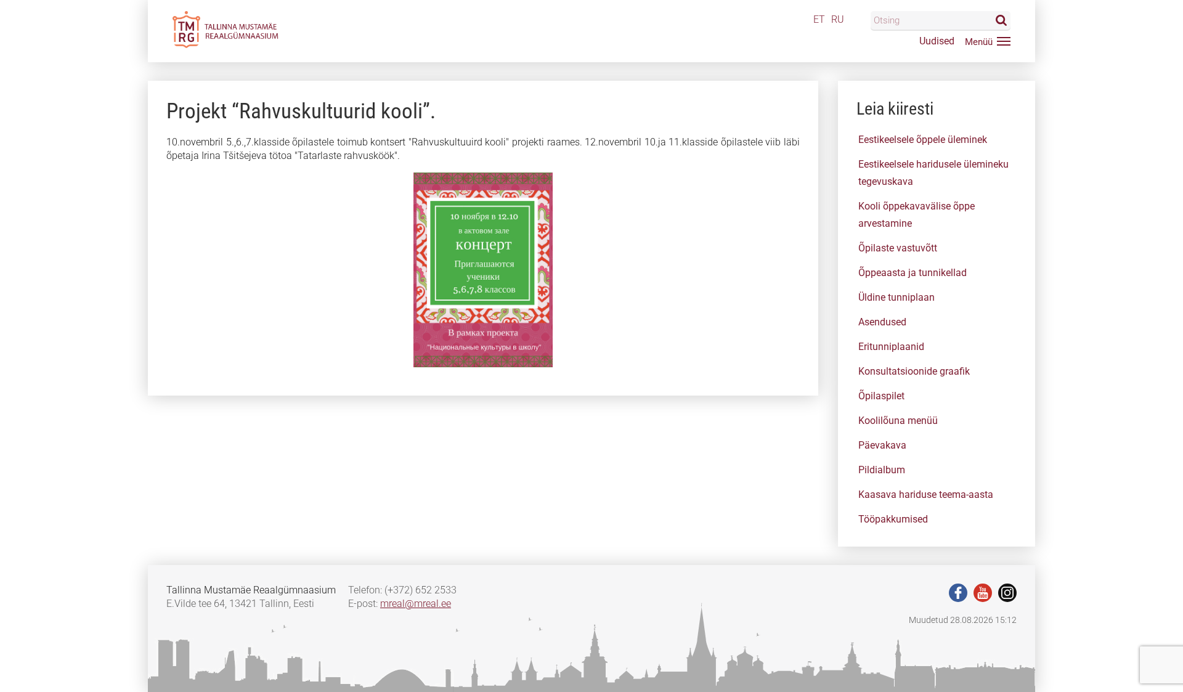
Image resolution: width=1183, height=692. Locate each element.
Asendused (882, 322)
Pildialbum (881, 470)
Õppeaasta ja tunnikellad (912, 273)
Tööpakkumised (893, 519)
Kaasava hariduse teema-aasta (925, 494)
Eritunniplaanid (891, 346)
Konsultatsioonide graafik (914, 371)
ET (819, 19)
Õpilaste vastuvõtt (897, 248)
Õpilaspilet (881, 396)
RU (837, 19)
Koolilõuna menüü (898, 420)
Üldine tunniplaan (896, 297)
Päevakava (882, 445)
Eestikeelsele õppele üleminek (922, 139)
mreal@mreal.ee (415, 603)
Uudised (936, 41)
